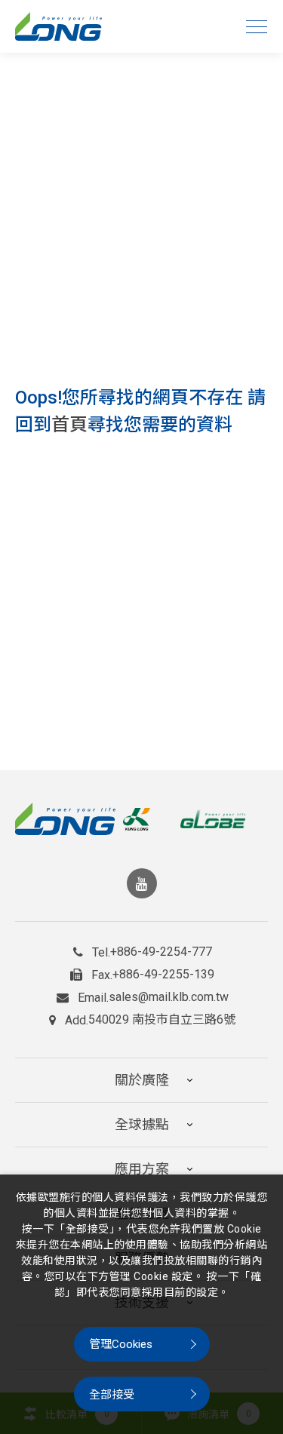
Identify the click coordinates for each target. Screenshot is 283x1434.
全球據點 (142, 1124)
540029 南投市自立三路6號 (161, 1020)
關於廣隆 (142, 1080)
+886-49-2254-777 (161, 952)
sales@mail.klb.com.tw (169, 997)
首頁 (69, 424)
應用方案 (142, 1169)
